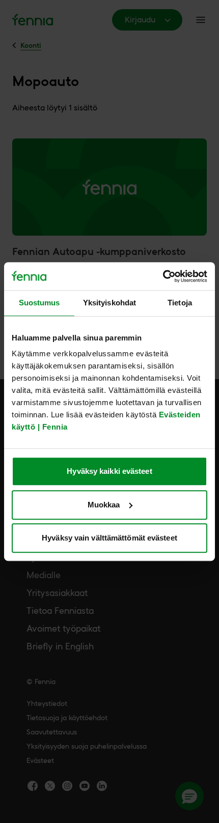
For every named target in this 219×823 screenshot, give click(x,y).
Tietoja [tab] (180, 302)
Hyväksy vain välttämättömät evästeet (109, 537)
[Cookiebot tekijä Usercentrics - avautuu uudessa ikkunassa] (162, 276)
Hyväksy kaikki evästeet (109, 471)
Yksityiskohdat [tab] (109, 302)
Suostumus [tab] (39, 302)
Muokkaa (104, 504)
